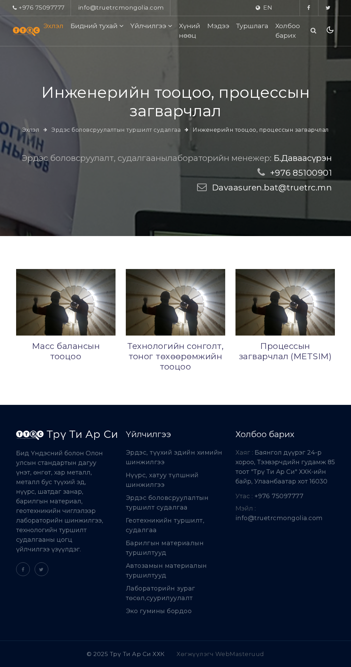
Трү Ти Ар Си (81, 435)
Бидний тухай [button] (94, 26)
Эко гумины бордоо (159, 611)
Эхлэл (53, 25)
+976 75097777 (42, 7)
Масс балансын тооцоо (66, 351)
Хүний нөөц (189, 31)
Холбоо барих (287, 31)
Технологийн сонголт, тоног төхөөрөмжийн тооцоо (175, 356)
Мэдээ (218, 26)
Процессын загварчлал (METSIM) (285, 351)
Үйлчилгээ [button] (149, 26)
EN (267, 7)
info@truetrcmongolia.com (121, 7)
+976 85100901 (301, 173)
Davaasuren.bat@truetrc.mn (272, 187)
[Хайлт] (314, 30)
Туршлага (252, 26)
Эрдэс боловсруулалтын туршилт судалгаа (115, 130)
